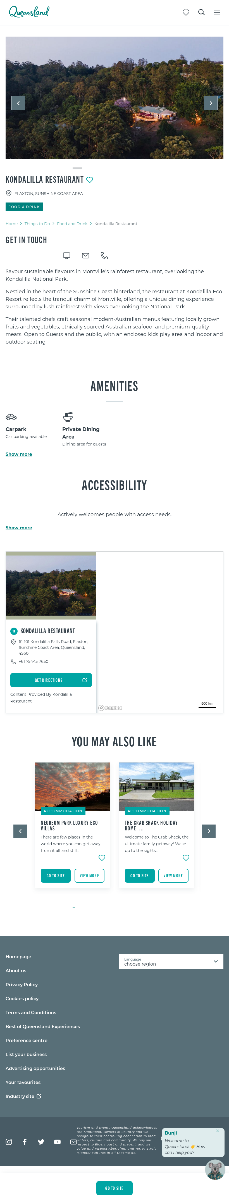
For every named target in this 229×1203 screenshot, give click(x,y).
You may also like (114, 740)
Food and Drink (72, 223)
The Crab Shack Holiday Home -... (151, 825)
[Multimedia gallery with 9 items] (114, 103)
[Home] (29, 16)
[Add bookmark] (90, 180)
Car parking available (26, 436)
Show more (19, 454)
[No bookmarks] (186, 12)
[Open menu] (217, 12)
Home (12, 223)
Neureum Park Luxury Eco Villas (69, 825)
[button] (18, 103)
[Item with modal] (114, 98)
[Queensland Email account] (73, 1142)
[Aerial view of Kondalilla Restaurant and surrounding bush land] (114, 98)
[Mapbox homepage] (110, 708)
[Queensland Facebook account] (25, 1142)
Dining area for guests (84, 444)
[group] (73, 832)
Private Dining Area (81, 433)
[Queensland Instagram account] (9, 1142)
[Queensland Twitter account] (41, 1142)
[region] (114, 307)
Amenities (114, 385)
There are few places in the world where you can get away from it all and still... (71, 843)
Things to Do (37, 223)
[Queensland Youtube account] (57, 1142)
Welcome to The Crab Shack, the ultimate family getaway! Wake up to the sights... (157, 843)
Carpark (16, 429)
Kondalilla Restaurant (45, 179)
